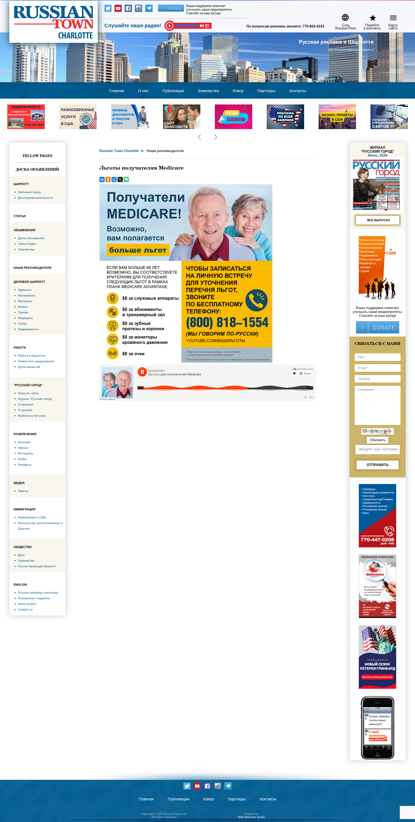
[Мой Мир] (114, 179)
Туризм (23, 312)
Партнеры (266, 91)
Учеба (22, 323)
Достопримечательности (35, 197)
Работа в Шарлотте (31, 355)
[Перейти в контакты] (369, 16)
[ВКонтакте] (102, 179)
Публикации (173, 91)
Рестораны (25, 453)
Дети (21, 555)
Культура (24, 442)
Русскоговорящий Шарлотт (37, 566)
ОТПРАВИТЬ (378, 465)
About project (27, 604)
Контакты (297, 91)
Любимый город (29, 192)
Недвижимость (28, 329)
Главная (116, 91)
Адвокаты (24, 290)
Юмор (238, 91)
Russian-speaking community (38, 592)
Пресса (23, 491)
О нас (143, 91)
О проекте (25, 410)
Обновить (377, 440)
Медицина (25, 318)
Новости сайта (28, 393)
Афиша (23, 447)
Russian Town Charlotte (119, 151)
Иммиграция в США (32, 517)
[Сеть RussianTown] (343, 16)
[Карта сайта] (389, 16)
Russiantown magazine (34, 598)
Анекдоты (25, 464)
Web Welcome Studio (251, 817)
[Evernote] (126, 179)
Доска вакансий (29, 367)
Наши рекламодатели (165, 151)
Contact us (25, 609)
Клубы (22, 459)
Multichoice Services (32, 415)
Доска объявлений (37, 169)
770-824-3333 (313, 26)
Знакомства (208, 91)
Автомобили (26, 295)
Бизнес (23, 306)
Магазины (25, 301)
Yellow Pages (37, 155)
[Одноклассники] (108, 179)
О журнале (25, 404)
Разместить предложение (36, 361)
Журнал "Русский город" (35, 399)
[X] (120, 179)
